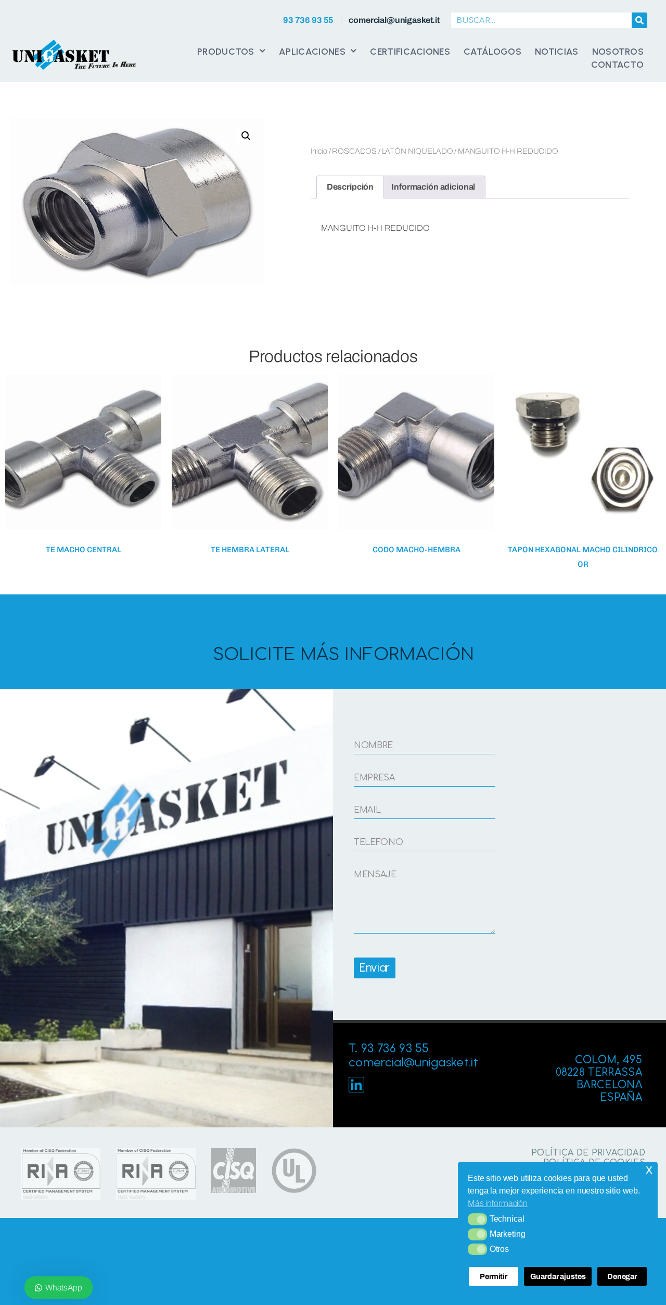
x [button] (649, 1169)
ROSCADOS (354, 151)
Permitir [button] (493, 1276)
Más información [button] (498, 1203)
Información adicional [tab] (433, 186)
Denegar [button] (622, 1276)
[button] (477, 1219)
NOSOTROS (618, 51)
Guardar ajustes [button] (558, 1276)
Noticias (557, 51)
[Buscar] (639, 20)
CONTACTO (617, 64)
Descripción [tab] (350, 186)
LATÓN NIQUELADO (417, 151)
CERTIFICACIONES (410, 51)
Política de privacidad (588, 1153)
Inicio (319, 151)
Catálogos (492, 51)
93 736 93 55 (308, 20)
